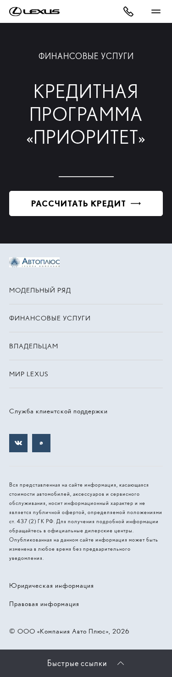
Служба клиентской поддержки (58, 411)
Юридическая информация (51, 585)
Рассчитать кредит (78, 203)
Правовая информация (44, 604)
